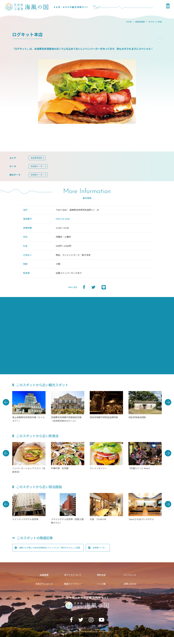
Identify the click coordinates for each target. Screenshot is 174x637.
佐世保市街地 (36, 158)
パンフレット (129, 575)
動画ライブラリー (72, 584)
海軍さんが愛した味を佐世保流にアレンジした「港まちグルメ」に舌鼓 (49, 547)
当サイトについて (72, 575)
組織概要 (44, 575)
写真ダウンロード (44, 584)
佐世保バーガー (37, 166)
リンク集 (101, 584)
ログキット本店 (155, 22)
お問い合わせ (129, 584)
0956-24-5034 (63, 218)
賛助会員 (101, 575)
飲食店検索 (140, 22)
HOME (129, 22)
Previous (6, 402)
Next (168, 402)
